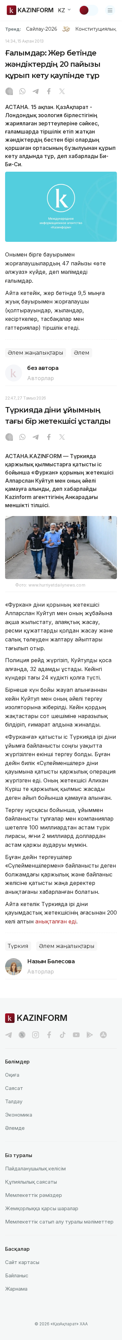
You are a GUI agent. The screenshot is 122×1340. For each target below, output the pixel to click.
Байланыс (16, 1275)
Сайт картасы (22, 1262)
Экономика (18, 1114)
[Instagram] (9, 92)
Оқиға (12, 1075)
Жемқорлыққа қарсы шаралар (41, 1208)
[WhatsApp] (22, 92)
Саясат (14, 1088)
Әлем (81, 352)
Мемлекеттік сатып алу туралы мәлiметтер (59, 1221)
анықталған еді (55, 921)
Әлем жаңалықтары (35, 352)
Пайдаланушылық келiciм (35, 1168)
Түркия (18, 946)
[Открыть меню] (110, 10)
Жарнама (16, 1289)
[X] (62, 92)
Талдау (13, 1101)
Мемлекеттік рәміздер (33, 1195)
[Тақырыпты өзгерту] (88, 10)
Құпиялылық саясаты (31, 1182)
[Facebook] (49, 92)
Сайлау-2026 (41, 29)
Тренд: (13, 29)
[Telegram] (36, 92)
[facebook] (49, 1034)
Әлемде (15, 1128)
